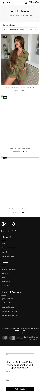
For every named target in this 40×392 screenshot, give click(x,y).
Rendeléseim (5, 282)
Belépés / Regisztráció (8, 269)
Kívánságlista (5, 286)
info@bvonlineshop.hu (12, 231)
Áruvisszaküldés (6, 303)
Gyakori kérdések (7, 299)
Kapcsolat (4, 252)
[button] (20, 346)
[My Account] (26, 2)
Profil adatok (5, 273)
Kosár (3, 277)
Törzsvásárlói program (8, 248)
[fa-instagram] (22, 333)
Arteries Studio (20, 331)
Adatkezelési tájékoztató (9, 315)
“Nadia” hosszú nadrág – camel (20, 209)
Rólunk (3, 244)
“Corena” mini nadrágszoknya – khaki (20, 148)
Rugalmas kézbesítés (8, 307)
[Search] (22, 2)
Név (7, 380)
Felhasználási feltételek (9, 311)
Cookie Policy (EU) (7, 256)
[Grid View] (31, 29)
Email (8, 372)
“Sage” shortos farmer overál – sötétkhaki (20, 88)
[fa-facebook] (18, 333)
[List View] (35, 29)
